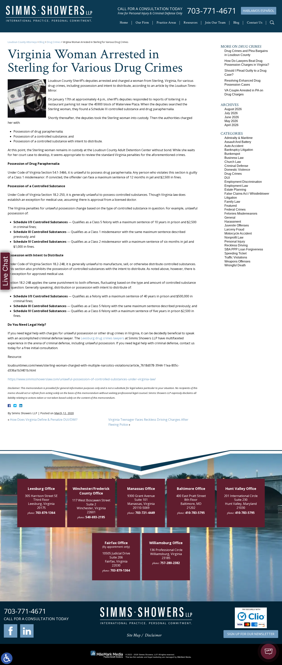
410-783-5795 (195, 513)
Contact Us (254, 22)
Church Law (232, 161)
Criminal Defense (236, 165)
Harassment (232, 221)
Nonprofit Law (233, 237)
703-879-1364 (45, 513)
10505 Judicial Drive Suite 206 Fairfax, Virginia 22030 (116, 559)
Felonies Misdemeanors (240, 213)
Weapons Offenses (237, 261)
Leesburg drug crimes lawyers (102, 338)
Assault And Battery (237, 141)
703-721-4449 (145, 513)
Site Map (133, 635)
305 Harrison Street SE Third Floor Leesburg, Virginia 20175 (41, 502)
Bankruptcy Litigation (238, 149)
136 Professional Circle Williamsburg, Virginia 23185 (166, 554)
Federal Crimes (235, 209)
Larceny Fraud (234, 229)
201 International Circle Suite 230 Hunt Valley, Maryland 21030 (241, 502)
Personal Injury (234, 241)
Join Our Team (215, 22)
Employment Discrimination (243, 181)
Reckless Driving (236, 245)
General (229, 217)
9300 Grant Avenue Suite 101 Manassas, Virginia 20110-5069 (141, 502)
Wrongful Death (235, 265)
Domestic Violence (237, 169)
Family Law (232, 201)
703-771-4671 (211, 11)
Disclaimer (153, 635)
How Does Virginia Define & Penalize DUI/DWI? (44, 419)
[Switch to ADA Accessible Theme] (6, 658)
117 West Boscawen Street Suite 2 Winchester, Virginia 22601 (91, 506)
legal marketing (155, 657)
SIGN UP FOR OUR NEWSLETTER (250, 634)
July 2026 (231, 113)
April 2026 (231, 125)
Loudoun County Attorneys (22, 42)
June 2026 (231, 117)
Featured (230, 205)
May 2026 (231, 121)
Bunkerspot (232, 153)
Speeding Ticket (235, 253)
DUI (227, 177)
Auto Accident (233, 146)
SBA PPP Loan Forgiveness (243, 249)
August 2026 (233, 109)
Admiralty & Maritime (238, 137)
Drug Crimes (53, 42)
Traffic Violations (235, 257)
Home (124, 22)
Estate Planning (235, 189)
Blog (236, 22)
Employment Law (236, 185)
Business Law (234, 157)
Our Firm (142, 22)
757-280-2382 (170, 563)
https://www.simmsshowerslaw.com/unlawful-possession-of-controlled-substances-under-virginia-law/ (82, 379)
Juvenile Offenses (236, 225)
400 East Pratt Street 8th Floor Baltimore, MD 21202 (191, 502)
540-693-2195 (95, 517)
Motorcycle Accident (238, 233)
